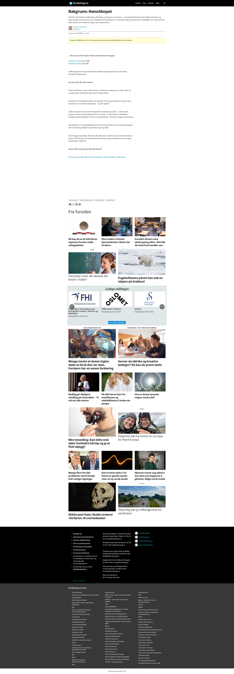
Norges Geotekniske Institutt (113, 633)
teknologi (73, 200)
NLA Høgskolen (109, 592)
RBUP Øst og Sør (143, 597)
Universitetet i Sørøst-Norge (146, 650)
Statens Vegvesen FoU (144, 619)
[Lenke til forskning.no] (100, 2)
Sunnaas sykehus (143, 624)
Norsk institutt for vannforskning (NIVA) (117, 659)
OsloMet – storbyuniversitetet (114, 662)
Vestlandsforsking (143, 655)
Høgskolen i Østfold (78, 629)
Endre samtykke (79, 581)
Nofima (107, 626)
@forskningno (144, 533)
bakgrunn (110, 200)
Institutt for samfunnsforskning (81, 640)
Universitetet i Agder (144, 637)
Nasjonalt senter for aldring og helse (116, 613)
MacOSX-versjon (75, 64)
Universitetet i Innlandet (145, 642)
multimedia (99, 200)
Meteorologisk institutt (79, 652)
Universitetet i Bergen (144, 640)
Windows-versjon (75, 61)
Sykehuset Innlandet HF (145, 627)
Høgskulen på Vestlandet (79, 635)
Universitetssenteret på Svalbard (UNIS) (150, 652)
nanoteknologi (86, 200)
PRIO (139, 595)
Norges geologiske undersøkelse (114, 641)
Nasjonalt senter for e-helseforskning (116, 616)
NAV (73, 654)
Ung (144, 3)
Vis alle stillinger (117, 322)
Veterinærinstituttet (144, 658)
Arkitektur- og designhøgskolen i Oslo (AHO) (85, 595)
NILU (73, 664)
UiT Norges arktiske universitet (147, 635)
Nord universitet (110, 628)
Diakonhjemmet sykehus (79, 600)
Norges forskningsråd (111, 639)
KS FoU (74, 642)
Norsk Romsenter (110, 651)
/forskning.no (144, 537)
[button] (71, 306)
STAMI (140, 617)
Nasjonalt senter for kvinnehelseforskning (117, 619)
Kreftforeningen (77, 645)
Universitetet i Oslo (143, 645)
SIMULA (140, 604)
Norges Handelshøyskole (112, 636)
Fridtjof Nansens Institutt (79, 619)
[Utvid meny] (164, 3)
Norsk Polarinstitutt (111, 646)
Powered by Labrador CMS (117, 671)
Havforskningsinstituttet (79, 624)
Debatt (138, 3)
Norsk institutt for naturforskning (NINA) (117, 657)
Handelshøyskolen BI (78, 622)
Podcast (151, 3)
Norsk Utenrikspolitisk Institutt (114, 654)
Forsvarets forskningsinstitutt (81, 614)
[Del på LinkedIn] (76, 204)
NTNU (107, 604)
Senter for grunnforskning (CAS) (148, 609)
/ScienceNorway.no (146, 545)
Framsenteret (76, 617)
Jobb (157, 3)
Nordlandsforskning (111, 631)
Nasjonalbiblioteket (111, 606)
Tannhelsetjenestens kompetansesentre (150, 629)
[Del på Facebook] (69, 204)
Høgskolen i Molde (77, 627)
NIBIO (74, 657)
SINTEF (140, 607)
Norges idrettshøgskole (112, 644)
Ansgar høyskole (77, 592)
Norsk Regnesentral (111, 649)
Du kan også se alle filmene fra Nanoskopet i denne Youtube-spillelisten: (97, 157)
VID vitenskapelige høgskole (146, 660)
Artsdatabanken (76, 597)
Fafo (73, 607)
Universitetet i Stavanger (145, 647)
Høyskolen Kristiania (78, 637)
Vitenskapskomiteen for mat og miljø (149, 663)
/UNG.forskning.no (146, 541)
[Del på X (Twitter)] (73, 204)
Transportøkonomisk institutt (147, 632)
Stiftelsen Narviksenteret (145, 622)
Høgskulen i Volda (77, 632)
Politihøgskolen (143, 592)
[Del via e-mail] (79, 204)
